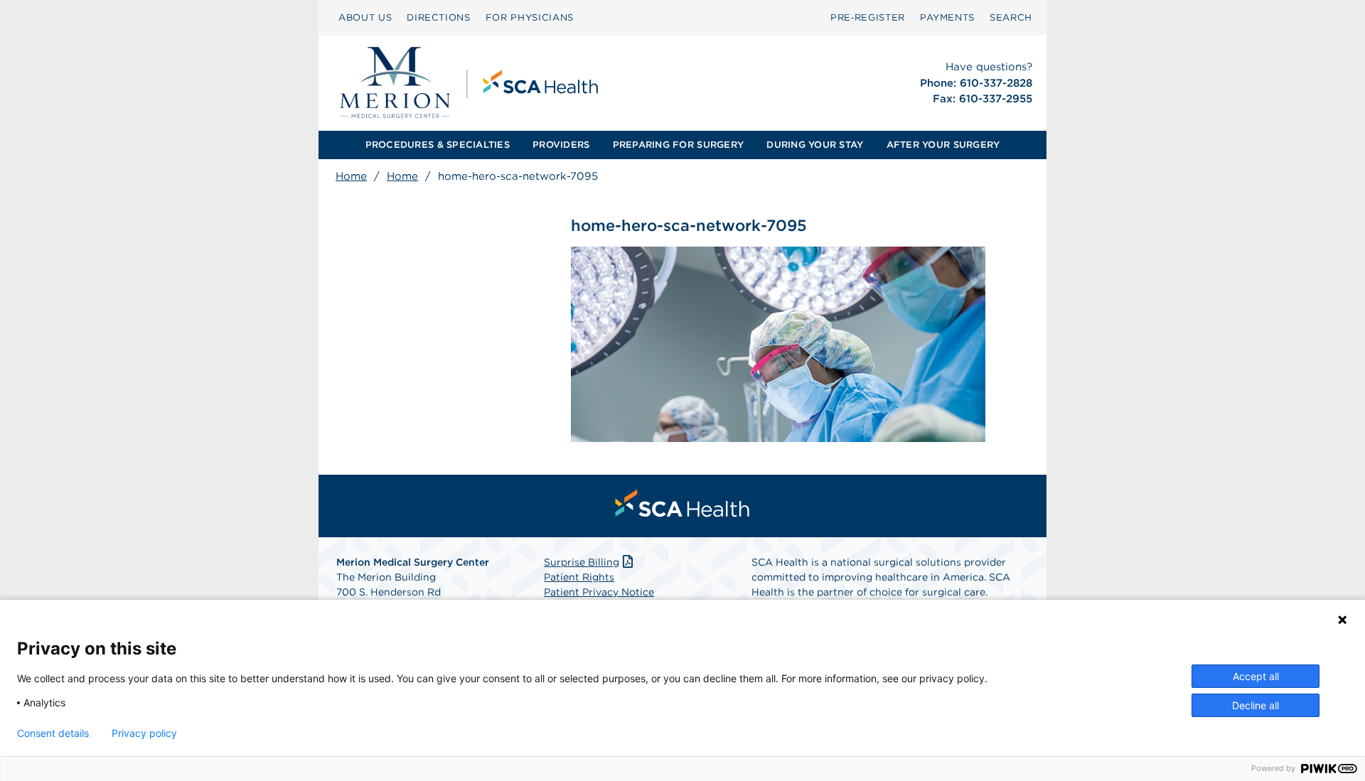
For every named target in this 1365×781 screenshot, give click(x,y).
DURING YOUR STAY (814, 144)
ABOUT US (365, 17)
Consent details (53, 733)
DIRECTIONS (439, 17)
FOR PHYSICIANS (530, 17)
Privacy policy (144, 733)
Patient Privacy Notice (599, 592)
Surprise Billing (581, 562)
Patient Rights (579, 577)
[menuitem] (365, 18)
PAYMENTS (947, 17)
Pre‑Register (867, 17)
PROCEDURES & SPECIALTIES (437, 144)
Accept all (1256, 676)
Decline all (1255, 705)
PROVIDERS (560, 144)
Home (351, 176)
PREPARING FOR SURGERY (678, 144)
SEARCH (1011, 17)
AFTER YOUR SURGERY (943, 144)
